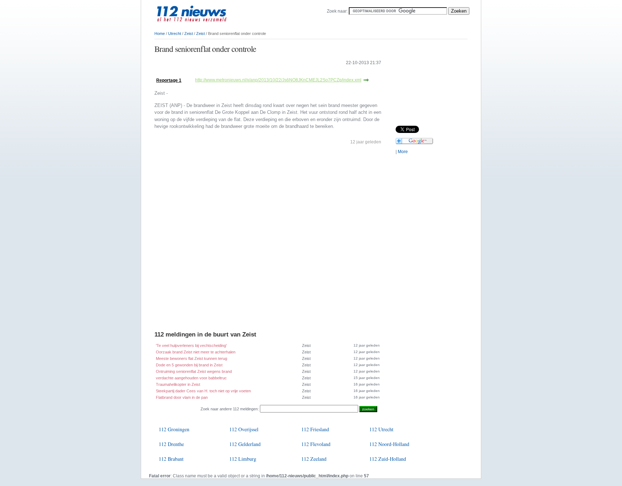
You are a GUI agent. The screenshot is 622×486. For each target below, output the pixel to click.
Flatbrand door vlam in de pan (182, 397)
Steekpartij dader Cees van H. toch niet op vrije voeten (203, 391)
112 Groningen (174, 429)
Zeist (188, 33)
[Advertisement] (238, 73)
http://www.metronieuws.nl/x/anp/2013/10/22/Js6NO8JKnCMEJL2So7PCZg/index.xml (278, 80)
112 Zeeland (313, 458)
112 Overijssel (243, 429)
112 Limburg (242, 458)
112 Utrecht (381, 429)
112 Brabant (171, 458)
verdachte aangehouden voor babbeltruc (191, 378)
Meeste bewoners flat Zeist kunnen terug (191, 358)
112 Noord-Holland (389, 444)
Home (159, 33)
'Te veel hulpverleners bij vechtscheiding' (191, 345)
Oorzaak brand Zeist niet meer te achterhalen (195, 352)
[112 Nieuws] (203, 25)
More (403, 151)
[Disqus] (267, 240)
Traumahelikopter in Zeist (178, 384)
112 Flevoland (315, 444)
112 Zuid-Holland (387, 458)
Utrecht (174, 33)
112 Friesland (315, 429)
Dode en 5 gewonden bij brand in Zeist (189, 365)
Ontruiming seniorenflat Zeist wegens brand (194, 371)
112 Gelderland (245, 444)
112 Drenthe (171, 444)
